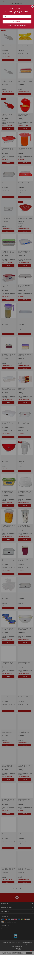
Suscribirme (17, 22)
